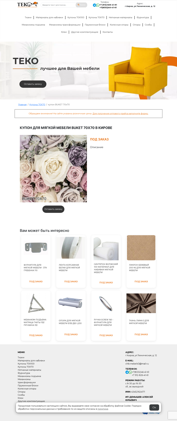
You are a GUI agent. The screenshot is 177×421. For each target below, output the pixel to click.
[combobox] (64, 4)
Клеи (64, 32)
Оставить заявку (33, 84)
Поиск (82, 5)
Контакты (108, 32)
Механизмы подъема (33, 25)
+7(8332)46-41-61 (108, 7)
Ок (154, 407)
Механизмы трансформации (64, 25)
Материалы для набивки (49, 17)
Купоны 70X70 (96, 17)
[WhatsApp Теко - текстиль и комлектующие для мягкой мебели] (97, 6)
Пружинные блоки (95, 25)
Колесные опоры (119, 25)
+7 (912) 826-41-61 (108, 5)
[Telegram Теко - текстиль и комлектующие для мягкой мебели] (94, 6)
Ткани (28, 17)
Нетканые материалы (120, 17)
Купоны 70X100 (76, 17)
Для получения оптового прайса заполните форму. (120, 113)
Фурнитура (143, 17)
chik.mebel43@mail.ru (137, 363)
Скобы (148, 25)
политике (103, 409)
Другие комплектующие (84, 32)
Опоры (136, 25)
